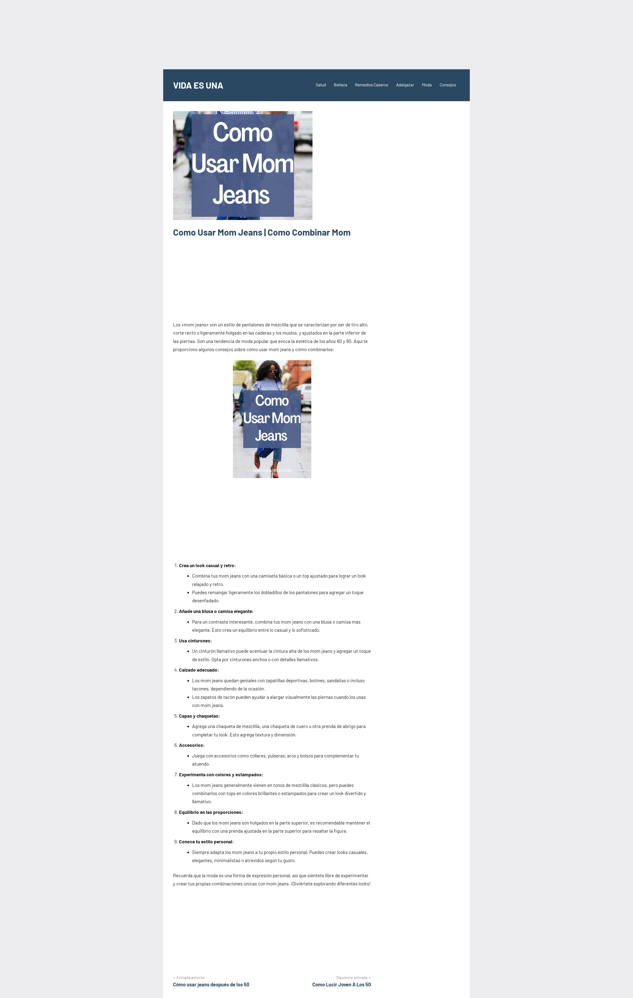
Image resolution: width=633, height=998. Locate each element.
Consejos (448, 84)
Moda (427, 84)
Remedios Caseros (371, 84)
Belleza (340, 84)
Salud (321, 84)
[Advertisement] (316, 34)
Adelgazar (405, 84)
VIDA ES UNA (198, 85)
